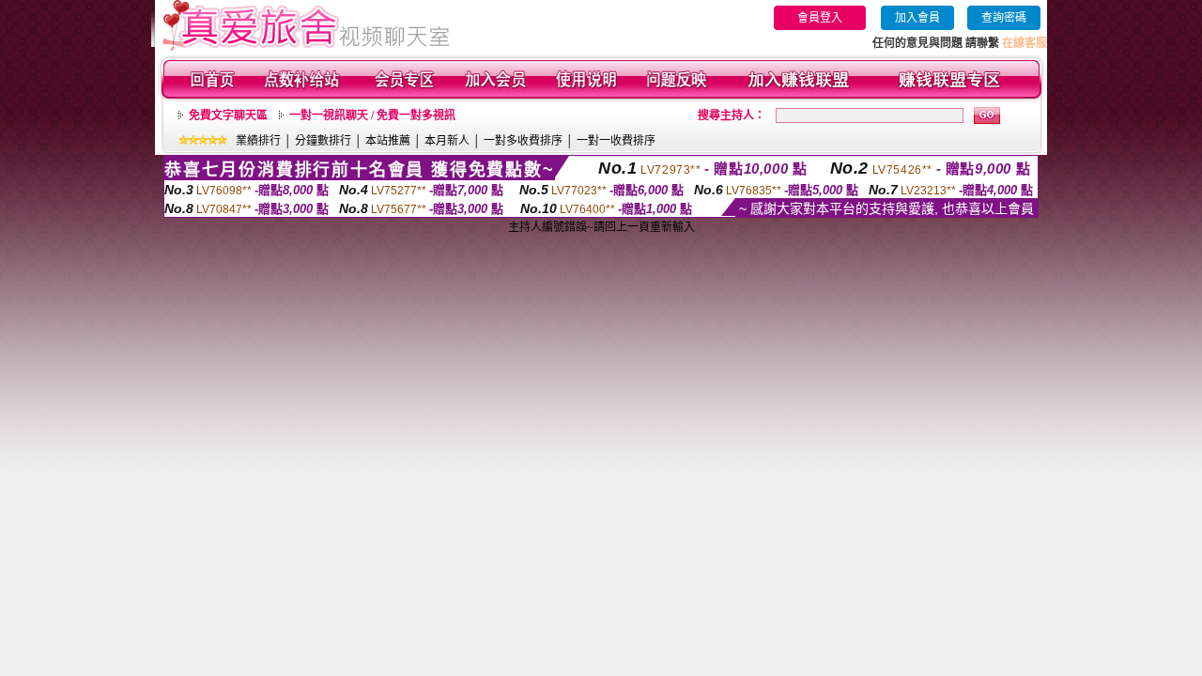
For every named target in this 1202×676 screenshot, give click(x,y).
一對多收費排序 (523, 140)
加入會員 (917, 17)
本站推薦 (387, 140)
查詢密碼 (1003, 17)
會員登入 (819, 17)
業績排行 (258, 140)
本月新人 (447, 140)
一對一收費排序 (616, 140)
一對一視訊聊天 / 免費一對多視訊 (372, 115)
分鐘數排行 (323, 140)
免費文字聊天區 (228, 115)
